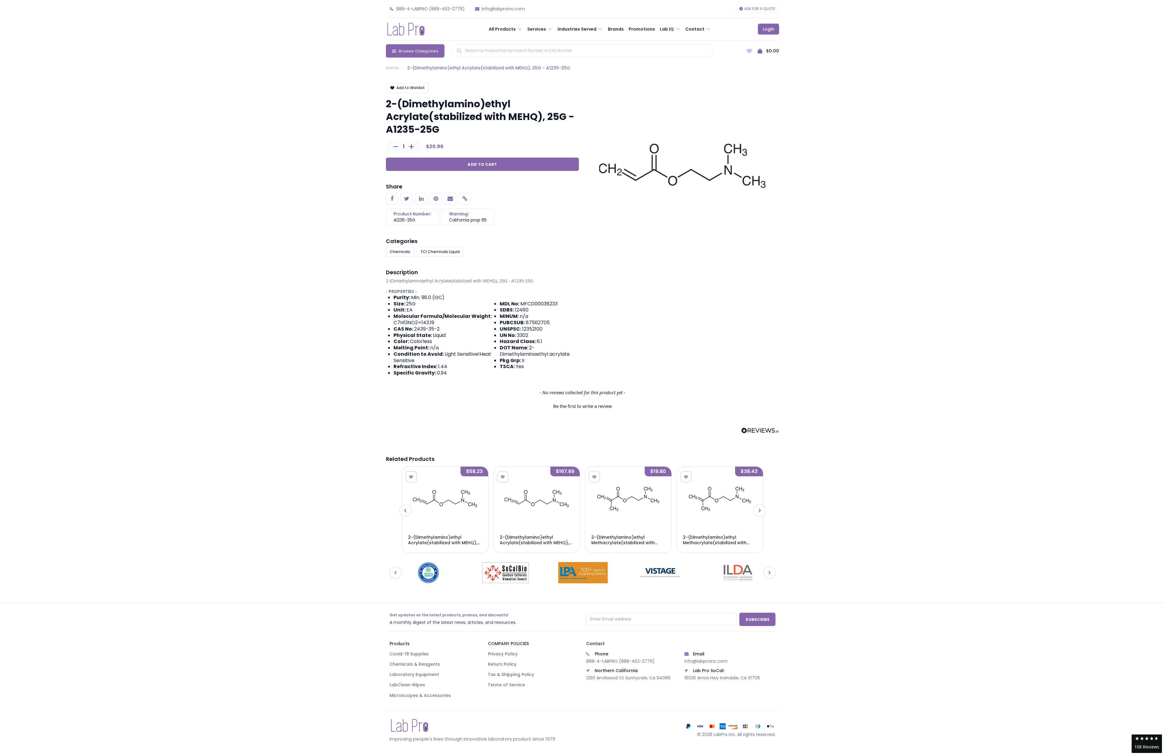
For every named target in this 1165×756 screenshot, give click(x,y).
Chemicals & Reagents (415, 664)
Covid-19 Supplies (409, 654)
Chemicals (400, 251)
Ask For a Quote (759, 8)
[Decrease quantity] (395, 146)
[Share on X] (406, 199)
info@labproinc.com (706, 661)
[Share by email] (450, 199)
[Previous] (405, 511)
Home (392, 68)
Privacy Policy (503, 654)
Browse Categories (418, 51)
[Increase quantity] (411, 146)
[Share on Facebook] (392, 199)
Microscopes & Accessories (420, 695)
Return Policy (502, 664)
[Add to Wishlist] (411, 476)
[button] (582, 405)
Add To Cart (482, 164)
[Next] (760, 511)
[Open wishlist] (749, 51)
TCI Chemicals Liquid (440, 251)
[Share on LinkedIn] (421, 199)
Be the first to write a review (582, 406)
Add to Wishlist (411, 87)
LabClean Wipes (407, 685)
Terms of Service (506, 685)
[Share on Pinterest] (436, 199)
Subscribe (757, 619)
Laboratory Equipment (414, 674)
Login (768, 29)
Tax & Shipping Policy (511, 674)
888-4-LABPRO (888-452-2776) (620, 661)
